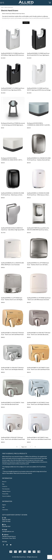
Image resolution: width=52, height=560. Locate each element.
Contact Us (4, 486)
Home (2, 7)
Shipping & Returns (6, 491)
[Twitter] (7, 545)
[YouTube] (10, 545)
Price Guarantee (5, 488)
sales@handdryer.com (8, 531)
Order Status (5, 509)
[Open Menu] (1, 2)
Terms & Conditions (6, 496)
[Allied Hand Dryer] (26, 2)
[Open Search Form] (3, 2)
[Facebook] (3, 545)
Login (3, 507)
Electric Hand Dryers (9, 7)
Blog (3, 484)
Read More (26, 22)
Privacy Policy (5, 493)
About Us (4, 481)
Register (4, 504)
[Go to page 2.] (35, 447)
